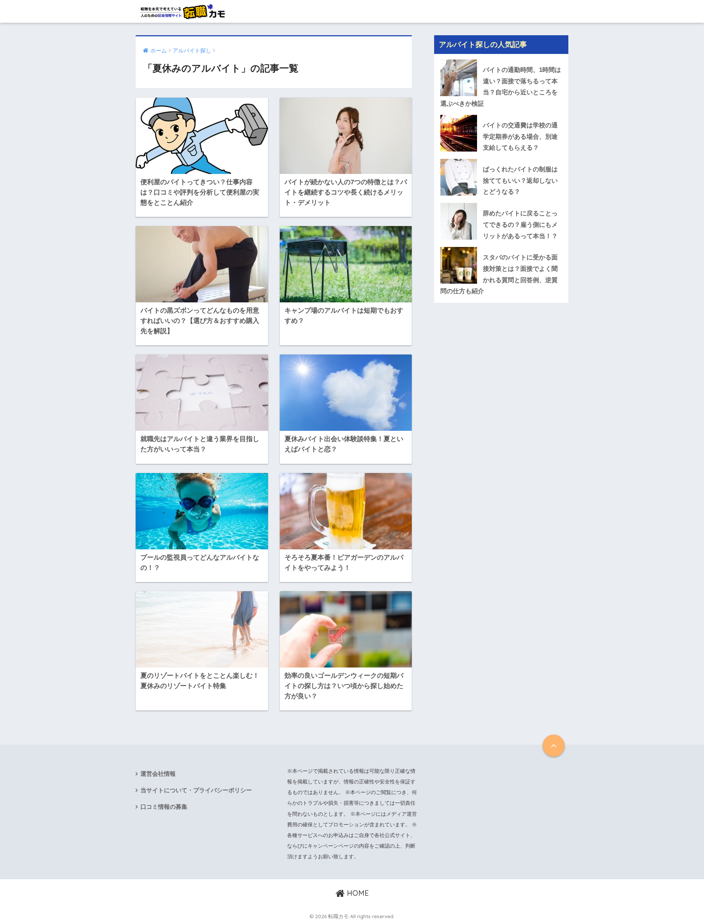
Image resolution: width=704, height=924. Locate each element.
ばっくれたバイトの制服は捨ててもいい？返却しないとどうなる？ (520, 180)
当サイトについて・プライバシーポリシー (196, 790)
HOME (357, 893)
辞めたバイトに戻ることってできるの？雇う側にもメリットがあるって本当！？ (520, 224)
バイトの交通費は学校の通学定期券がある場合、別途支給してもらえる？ (520, 136)
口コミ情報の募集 (163, 807)
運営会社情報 (158, 774)
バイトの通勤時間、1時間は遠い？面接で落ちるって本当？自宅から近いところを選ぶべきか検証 (500, 86)
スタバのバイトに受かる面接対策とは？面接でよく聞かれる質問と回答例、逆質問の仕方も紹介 (499, 274)
